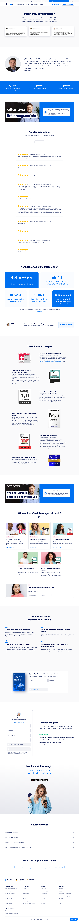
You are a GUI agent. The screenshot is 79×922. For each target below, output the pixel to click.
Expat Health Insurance (10, 905)
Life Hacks (43, 898)
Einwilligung (9, 753)
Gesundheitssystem (45, 891)
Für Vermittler (32, 595)
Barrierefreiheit (35, 1)
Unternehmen (34, 4)
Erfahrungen (25, 891)
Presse (24, 898)
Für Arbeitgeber (45, 595)
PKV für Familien (8, 903)
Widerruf (60, 903)
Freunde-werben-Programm (29, 903)
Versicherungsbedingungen (65, 896)
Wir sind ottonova (44, 901)
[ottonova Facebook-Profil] (44, 919)
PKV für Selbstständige (10, 893)
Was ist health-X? (38, 311)
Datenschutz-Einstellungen (65, 893)
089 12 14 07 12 (19, 722)
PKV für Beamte (8, 898)
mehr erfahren (9, 547)
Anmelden (45, 1)
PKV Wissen (43, 888)
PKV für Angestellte (9, 891)
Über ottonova (26, 888)
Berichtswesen (62, 901)
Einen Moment (39, 142)
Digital (42, 896)
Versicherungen (20, 4)
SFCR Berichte (62, 898)
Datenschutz (61, 891)
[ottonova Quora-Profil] (47, 919)
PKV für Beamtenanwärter (10, 901)
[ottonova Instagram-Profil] (34, 919)
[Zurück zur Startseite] (9, 4)
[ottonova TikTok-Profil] (38, 919)
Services (27, 4)
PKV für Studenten (9, 896)
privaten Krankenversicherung (31, 375)
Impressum (61, 888)
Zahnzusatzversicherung (38, 867)
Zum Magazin (44, 903)
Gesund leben (44, 893)
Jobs (24, 896)
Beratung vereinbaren (68, 4)
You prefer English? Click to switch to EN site (59, 1)
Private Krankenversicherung (22, 867)
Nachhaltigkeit (26, 893)
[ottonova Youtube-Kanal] (41, 919)
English (72, 1)
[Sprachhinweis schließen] (50, 1)
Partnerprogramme (27, 901)
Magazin (41, 4)
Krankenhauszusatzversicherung (55, 867)
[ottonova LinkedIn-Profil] (31, 919)
